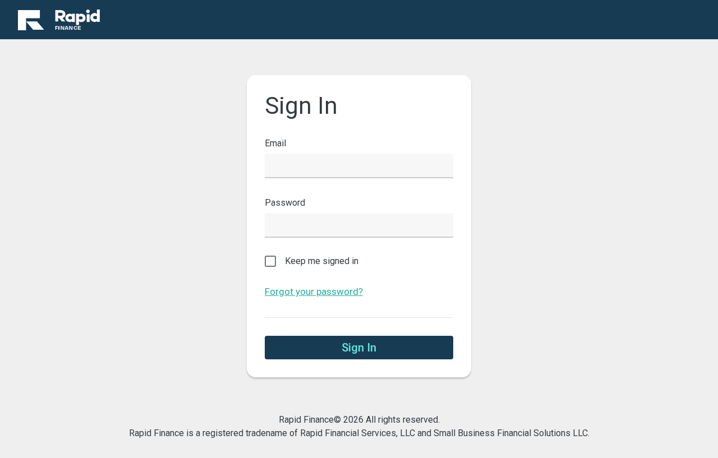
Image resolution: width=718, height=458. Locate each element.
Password (285, 202)
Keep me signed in (321, 261)
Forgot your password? (314, 291)
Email (275, 143)
